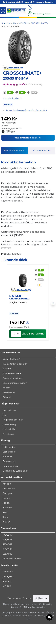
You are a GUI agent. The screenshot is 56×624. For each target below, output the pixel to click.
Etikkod (6, 397)
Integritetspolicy (29, 604)
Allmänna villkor (11, 604)
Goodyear (8, 493)
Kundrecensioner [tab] (41, 150)
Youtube (7, 581)
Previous (3, 303)
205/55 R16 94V (15, 78)
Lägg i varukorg (33, 333)
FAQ (5, 415)
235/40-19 (7, 554)
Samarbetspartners (12, 378)
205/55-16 (7, 539)
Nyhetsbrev (8, 434)
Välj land (40, 598)
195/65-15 (7, 535)
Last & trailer (9, 451)
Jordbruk (7, 456)
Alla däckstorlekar (12, 558)
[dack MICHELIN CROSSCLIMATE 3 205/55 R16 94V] (23, 278)
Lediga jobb (9, 429)
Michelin (7, 483)
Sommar (8, 104)
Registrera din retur (13, 419)
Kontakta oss (9, 410)
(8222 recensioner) (33, 84)
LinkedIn (7, 586)
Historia (7, 368)
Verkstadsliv (9, 392)
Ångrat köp (16, 607)
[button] (39, 285)
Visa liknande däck (26, 137)
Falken (6, 503)
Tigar (5, 517)
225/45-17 (7, 544)
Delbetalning (9, 424)
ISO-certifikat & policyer (15, 364)
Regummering (10, 466)
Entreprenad (9, 461)
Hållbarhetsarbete (12, 373)
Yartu (5, 512)
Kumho (6, 498)
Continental (9, 488)
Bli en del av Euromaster (15, 471)
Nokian (6, 522)
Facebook (8, 571)
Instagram (8, 576)
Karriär (6, 387)
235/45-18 (7, 549)
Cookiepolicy (45, 604)
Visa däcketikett (12, 98)
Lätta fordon (9, 447)
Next (53, 303)
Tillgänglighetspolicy (34, 607)
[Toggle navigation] (3, 10)
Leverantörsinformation (15, 383)
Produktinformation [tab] (14, 150)
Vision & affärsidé (11, 359)
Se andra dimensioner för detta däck (26, 110)
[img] (39, 285)
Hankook (7, 507)
